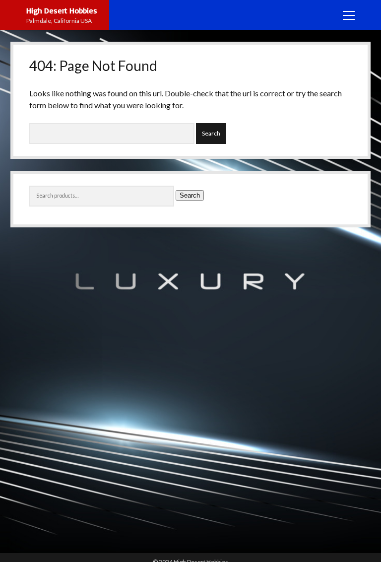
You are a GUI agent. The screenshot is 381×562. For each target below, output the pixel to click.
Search (190, 195)
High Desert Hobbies (61, 10)
